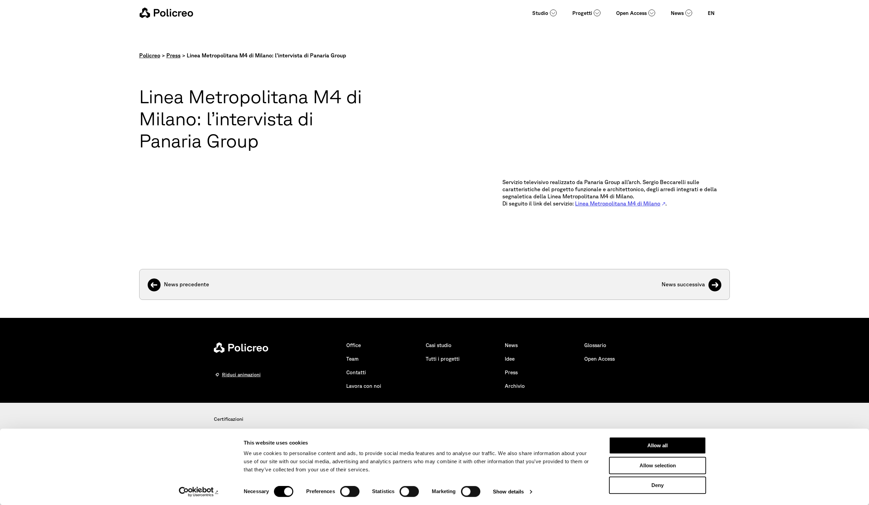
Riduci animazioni (241, 374)
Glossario (595, 345)
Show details (508, 491)
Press (511, 372)
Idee (510, 359)
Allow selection (658, 465)
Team (352, 359)
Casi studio (438, 345)
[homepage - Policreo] (166, 12)
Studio (540, 13)
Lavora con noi (363, 386)
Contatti (356, 372)
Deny (657, 485)
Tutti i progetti (443, 359)
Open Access (631, 13)
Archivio (515, 386)
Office (353, 345)
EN (711, 13)
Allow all (657, 445)
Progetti (582, 13)
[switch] (349, 491)
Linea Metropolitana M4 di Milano (617, 203)
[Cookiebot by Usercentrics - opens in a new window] (198, 492)
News (677, 13)
